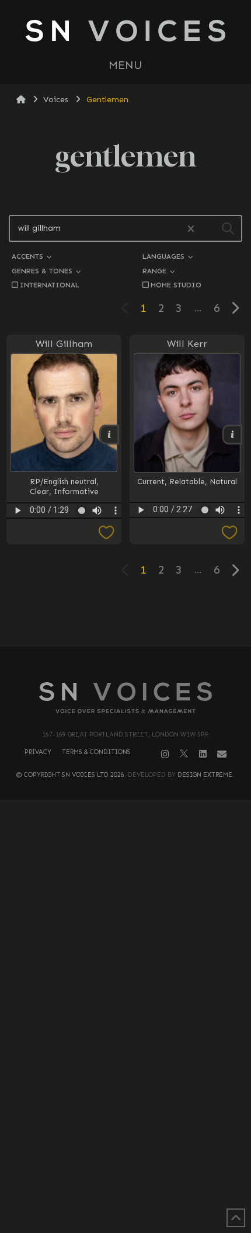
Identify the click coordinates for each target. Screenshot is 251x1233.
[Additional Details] (109, 434)
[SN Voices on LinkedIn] (203, 754)
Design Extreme (204, 775)
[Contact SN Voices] (221, 754)
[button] (125, 65)
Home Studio (176, 284)
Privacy (38, 752)
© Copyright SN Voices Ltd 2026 (70, 775)
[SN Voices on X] (184, 753)
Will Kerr (187, 343)
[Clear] (189, 229)
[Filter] (228, 228)
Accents (29, 256)
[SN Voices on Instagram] (165, 754)
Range (155, 270)
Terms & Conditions (96, 752)
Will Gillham (64, 343)
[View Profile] (64, 412)
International (49, 284)
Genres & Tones (43, 270)
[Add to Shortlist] (64, 533)
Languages (164, 256)
